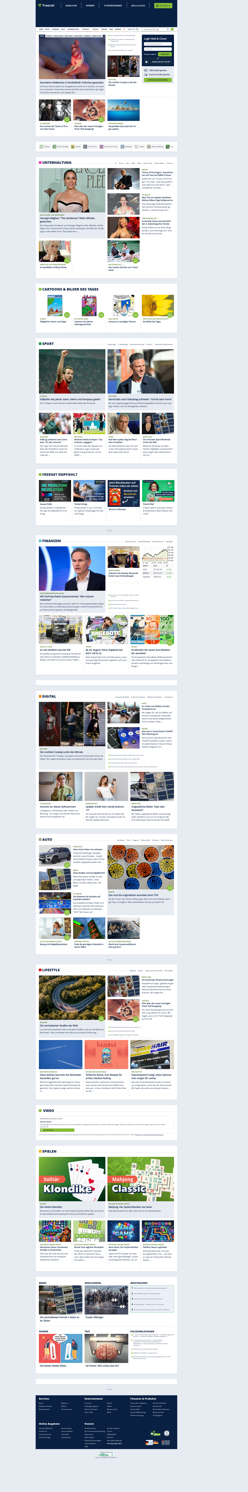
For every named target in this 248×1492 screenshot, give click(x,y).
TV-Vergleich (157, 1415)
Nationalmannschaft (137, 344)
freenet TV (43, 1431)
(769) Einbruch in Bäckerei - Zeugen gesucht (145, 1353)
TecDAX (146, 576)
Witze (139, 163)
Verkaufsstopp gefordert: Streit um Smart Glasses (123, 763)
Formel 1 (150, 344)
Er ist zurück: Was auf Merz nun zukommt (121, 50)
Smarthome (168, 697)
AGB (86, 1447)
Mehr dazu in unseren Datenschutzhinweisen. (149, 1135)
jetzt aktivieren (48, 1130)
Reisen (140, 970)
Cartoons (169, 163)
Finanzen (51, 540)
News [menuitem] (41, 29)
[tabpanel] (72, 63)
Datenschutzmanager (93, 1440)
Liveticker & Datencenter (164, 344)
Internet (90, 5)
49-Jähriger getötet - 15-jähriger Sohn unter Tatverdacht (149, 1304)
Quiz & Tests (148, 163)
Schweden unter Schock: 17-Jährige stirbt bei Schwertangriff (122, 40)
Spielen (49, 1151)
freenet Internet (45, 1434)
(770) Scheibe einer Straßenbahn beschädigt (145, 1349)
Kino (127, 163)
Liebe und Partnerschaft (153, 970)
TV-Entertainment (113, 5)
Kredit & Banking (144, 541)
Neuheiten (121, 840)
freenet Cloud (135, 1406)
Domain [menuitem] (118, 29)
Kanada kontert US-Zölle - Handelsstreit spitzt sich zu (124, 600)
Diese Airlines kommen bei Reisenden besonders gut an (125, 1027)
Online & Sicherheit (138, 697)
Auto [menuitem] (63, 29)
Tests (128, 840)
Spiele (109, 1403)
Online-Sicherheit (159, 1403)
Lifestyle (51, 969)
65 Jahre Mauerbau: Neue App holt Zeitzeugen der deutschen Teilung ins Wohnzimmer (133, 767)
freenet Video (66, 1428)
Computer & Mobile (122, 697)
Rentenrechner (158, 1412)
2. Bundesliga (123, 344)
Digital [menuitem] (95, 29)
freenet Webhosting (137, 1412)
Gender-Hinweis (113, 1428)
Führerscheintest (167, 840)
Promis (121, 163)
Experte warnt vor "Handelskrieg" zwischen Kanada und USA (124, 595)
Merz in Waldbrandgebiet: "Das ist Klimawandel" (147, 1293)
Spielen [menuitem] (104, 29)
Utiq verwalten (90, 1444)
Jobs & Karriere (130, 541)
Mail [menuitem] (111, 29)
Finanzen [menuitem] (55, 29)
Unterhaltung (57, 162)
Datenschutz (89, 1437)
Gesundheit (169, 970)
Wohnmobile (145, 840)
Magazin (136, 840)
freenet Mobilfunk (46, 1428)
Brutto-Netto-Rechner (161, 1409)
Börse (41, 1403)
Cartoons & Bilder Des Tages (70, 289)
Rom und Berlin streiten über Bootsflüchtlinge (122, 35)
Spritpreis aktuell (45, 1406)
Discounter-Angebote (138, 1403)
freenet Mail (135, 1409)
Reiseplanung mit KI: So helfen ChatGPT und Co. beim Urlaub (127, 755)
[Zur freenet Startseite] (46, 5)
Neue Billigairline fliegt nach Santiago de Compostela (124, 1035)
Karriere (110, 1437)
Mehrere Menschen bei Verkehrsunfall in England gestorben (150, 1288)
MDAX (146, 573)
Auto (47, 839)
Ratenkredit (157, 1406)
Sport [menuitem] (47, 29)
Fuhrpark (155, 840)
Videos (109, 1406)
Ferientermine (44, 1409)
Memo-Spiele (159, 163)
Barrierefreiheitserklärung (95, 1431)
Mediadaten (111, 1434)
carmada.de (66, 1437)
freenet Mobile (67, 1431)
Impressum (89, 1434)
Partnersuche (66, 1409)
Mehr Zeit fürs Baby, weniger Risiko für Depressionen (148, 1299)
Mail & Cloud (138, 5)
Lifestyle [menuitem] (85, 29)
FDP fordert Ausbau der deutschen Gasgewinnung (124, 608)
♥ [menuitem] (124, 29)
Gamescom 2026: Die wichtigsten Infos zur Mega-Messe (125, 759)
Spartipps (169, 541)
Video (133, 163)
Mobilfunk (71, 5)
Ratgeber (133, 970)
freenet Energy (44, 1437)
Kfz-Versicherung (137, 1415)
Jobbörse (64, 1403)
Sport (48, 343)
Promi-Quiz (89, 1412)
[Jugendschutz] (106, 1455)
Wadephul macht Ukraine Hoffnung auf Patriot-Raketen (123, 45)
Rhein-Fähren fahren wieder (118, 604)
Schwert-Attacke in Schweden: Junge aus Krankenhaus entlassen (151, 1309)
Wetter (64, 1406)
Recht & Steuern (158, 541)
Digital (49, 696)
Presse (109, 1431)
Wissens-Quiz (112, 1409)
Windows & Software (154, 697)
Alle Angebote (165, 5)
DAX (145, 569)
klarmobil (65, 1434)
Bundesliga (112, 344)
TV (116, 163)
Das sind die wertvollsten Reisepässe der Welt (122, 1031)
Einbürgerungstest (92, 1406)
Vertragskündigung (114, 1440)
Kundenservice (90, 1428)
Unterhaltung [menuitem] (73, 29)
